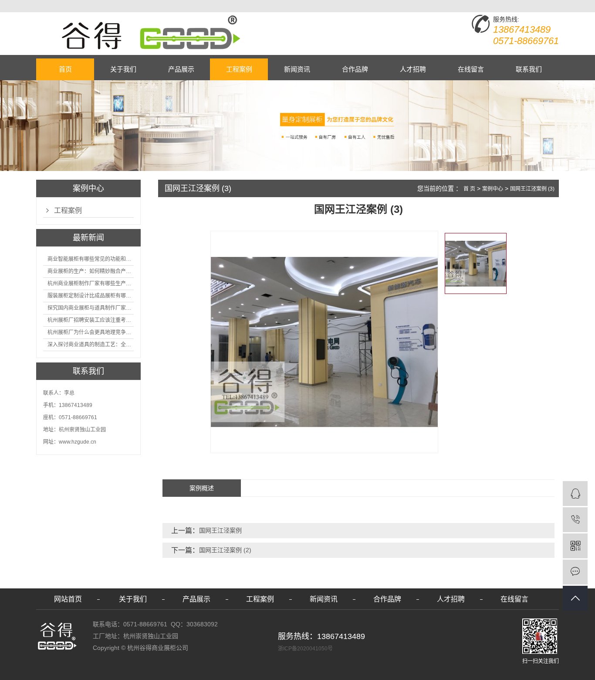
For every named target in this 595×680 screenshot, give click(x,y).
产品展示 (181, 69)
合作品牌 (355, 69)
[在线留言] (575, 572)
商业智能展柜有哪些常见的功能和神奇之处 (90, 259)
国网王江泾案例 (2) (225, 550)
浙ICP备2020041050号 (305, 649)
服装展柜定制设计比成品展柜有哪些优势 (90, 296)
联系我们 (529, 69)
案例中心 (492, 189)
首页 (65, 69)
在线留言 (471, 69)
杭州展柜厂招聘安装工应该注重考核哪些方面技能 (90, 320)
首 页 (469, 189)
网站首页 (68, 599)
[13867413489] (575, 519)
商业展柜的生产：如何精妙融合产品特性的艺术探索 (90, 271)
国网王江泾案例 (220, 530)
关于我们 (123, 69)
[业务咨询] (575, 493)
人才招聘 (413, 69)
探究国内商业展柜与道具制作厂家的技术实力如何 (90, 308)
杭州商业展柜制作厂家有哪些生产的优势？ (90, 283)
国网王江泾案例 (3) (532, 189)
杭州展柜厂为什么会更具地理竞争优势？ (90, 332)
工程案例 (239, 69)
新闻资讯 (297, 69)
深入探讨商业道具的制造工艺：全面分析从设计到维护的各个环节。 (90, 345)
